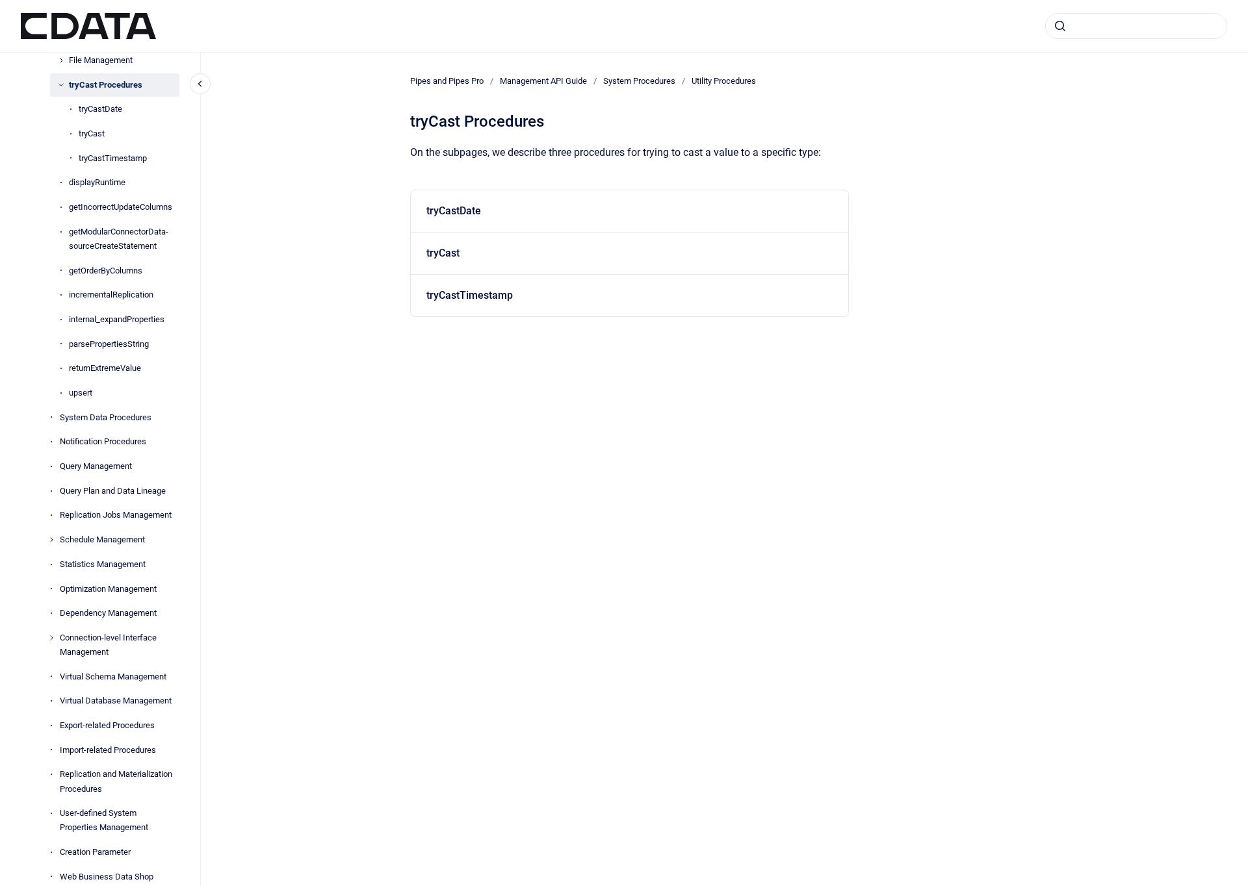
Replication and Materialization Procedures (116, 781)
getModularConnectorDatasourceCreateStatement (118, 239)
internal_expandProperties (116, 319)
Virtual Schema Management (113, 676)
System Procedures (639, 81)
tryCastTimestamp (113, 158)
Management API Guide (543, 81)
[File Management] (61, 60)
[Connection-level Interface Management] (51, 638)
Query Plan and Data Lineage (113, 491)
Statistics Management (103, 564)
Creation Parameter (95, 852)
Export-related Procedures (107, 725)
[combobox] (1136, 26)
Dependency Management (108, 613)
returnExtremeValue (105, 368)
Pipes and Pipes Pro (447, 81)
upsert (80, 393)
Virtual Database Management (116, 700)
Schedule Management (102, 539)
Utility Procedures (724, 81)
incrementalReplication (111, 294)
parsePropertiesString (109, 344)
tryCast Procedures (105, 85)
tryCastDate (100, 109)
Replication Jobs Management (116, 515)
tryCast (92, 133)
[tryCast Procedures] (61, 84)
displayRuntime (97, 182)
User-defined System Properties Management (104, 820)
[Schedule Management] (51, 540)
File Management (101, 60)
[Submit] (1060, 26)
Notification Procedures (103, 441)
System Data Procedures (105, 417)
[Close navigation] (200, 83)
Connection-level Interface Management (108, 645)
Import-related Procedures (108, 750)
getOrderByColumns (105, 270)
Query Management (96, 466)
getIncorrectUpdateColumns (120, 207)
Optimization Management (108, 589)
